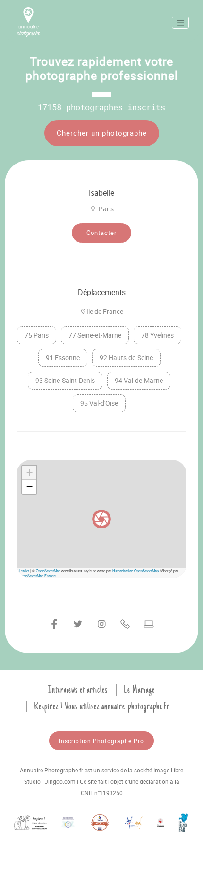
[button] (101, 519)
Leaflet (24, 570)
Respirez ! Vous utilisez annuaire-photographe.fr (102, 706)
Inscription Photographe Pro (101, 741)
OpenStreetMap (48, 570)
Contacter (101, 232)
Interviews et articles (78, 690)
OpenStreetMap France (37, 575)
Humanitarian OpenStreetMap (135, 570)
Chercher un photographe (102, 133)
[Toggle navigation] (180, 23)
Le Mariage (139, 690)
